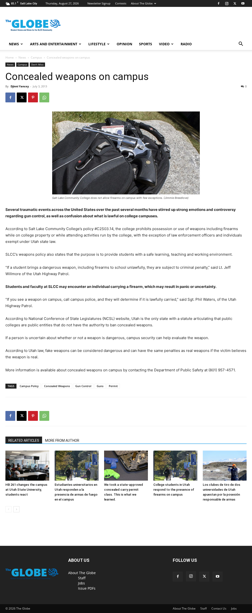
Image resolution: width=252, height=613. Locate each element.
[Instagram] (226, 3)
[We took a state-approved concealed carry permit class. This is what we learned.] (126, 466)
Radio (186, 44)
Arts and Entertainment (53, 44)
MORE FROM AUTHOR (62, 440)
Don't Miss (37, 64)
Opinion (124, 44)
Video (164, 44)
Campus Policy (29, 386)
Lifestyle (97, 44)
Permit (113, 386)
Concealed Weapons (57, 386)
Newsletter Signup (98, 3)
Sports (145, 44)
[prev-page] (8, 509)
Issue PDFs (86, 588)
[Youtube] (243, 3)
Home (9, 57)
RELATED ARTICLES (23, 440)
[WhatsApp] (44, 97)
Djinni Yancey (20, 86)
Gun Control (83, 386)
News (14, 44)
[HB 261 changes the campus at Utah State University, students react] (27, 466)
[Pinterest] (33, 97)
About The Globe (142, 3)
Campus (36, 57)
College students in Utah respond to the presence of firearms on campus (173, 489)
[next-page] (16, 509)
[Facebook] (218, 3)
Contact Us (218, 608)
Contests (120, 3)
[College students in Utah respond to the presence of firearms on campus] (175, 466)
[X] (234, 3)
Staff (82, 578)
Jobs (81, 583)
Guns (100, 386)
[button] (241, 44)
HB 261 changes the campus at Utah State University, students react (26, 489)
